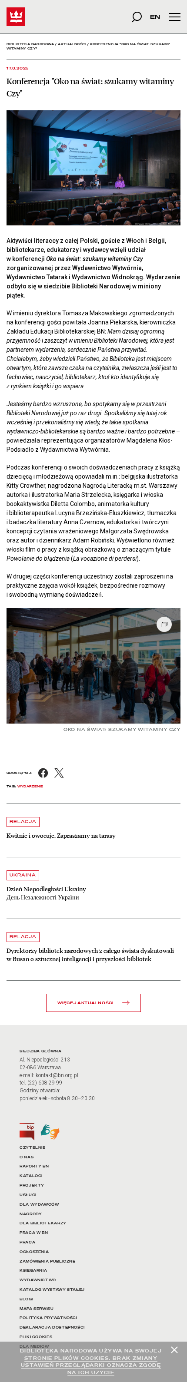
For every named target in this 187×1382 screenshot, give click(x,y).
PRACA (27, 1242)
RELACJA (23, 821)
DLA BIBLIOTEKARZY (43, 1223)
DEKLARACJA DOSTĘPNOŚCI (52, 1327)
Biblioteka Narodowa (30, 44)
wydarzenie (30, 786)
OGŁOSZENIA (34, 1252)
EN (155, 17)
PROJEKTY (32, 1185)
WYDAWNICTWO (38, 1280)
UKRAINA (23, 875)
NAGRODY (31, 1214)
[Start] (16, 16)
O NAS (26, 1157)
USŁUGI (28, 1195)
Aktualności (72, 44)
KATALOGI (31, 1176)
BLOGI (26, 1299)
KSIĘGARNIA (33, 1270)
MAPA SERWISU (37, 1308)
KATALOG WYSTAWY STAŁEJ (52, 1289)
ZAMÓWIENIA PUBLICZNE (48, 1261)
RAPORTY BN (34, 1166)
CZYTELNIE (33, 1147)
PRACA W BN (34, 1232)
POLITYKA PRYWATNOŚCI (48, 1318)
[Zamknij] (174, 1350)
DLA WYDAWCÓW (39, 1204)
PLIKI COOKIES (36, 1337)
